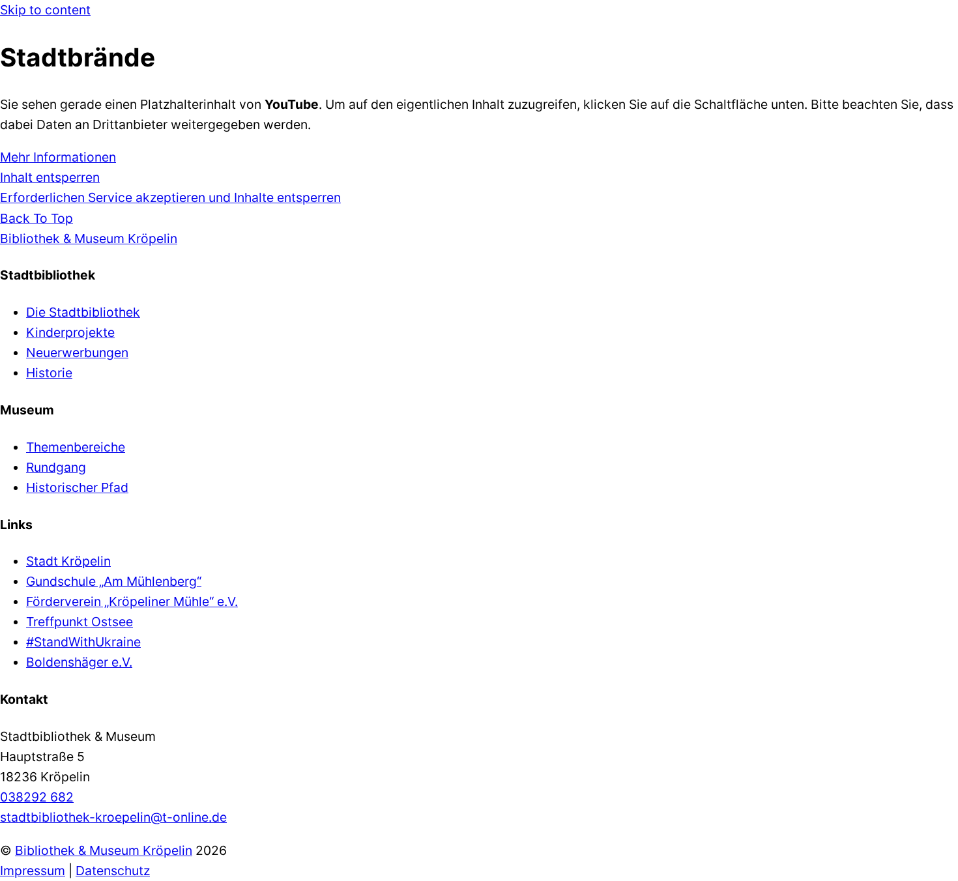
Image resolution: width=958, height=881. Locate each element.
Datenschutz (113, 870)
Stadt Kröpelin (68, 561)
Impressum (32, 870)
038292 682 (37, 797)
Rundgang (56, 467)
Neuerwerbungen (77, 352)
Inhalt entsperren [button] (50, 177)
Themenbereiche (75, 447)
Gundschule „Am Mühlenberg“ (113, 581)
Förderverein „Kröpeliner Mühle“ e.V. (132, 601)
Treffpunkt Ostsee (79, 621)
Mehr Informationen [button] (58, 157)
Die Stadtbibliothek (83, 312)
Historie (49, 373)
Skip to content (45, 10)
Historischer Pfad (77, 487)
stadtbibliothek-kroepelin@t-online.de (113, 817)
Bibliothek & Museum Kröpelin (103, 850)
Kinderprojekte (70, 332)
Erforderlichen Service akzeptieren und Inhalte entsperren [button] (170, 197)
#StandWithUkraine (83, 642)
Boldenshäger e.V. (79, 662)
